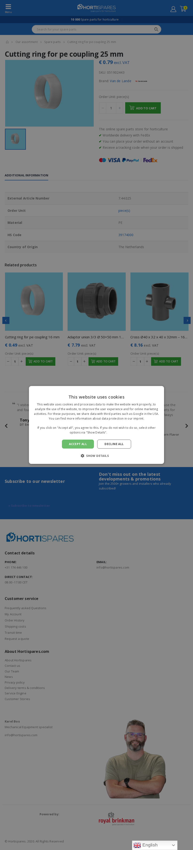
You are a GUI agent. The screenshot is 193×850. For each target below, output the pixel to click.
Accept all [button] (78, 444)
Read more (115, 432)
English (149, 844)
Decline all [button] (114, 444)
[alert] (96, 425)
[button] (96, 455)
